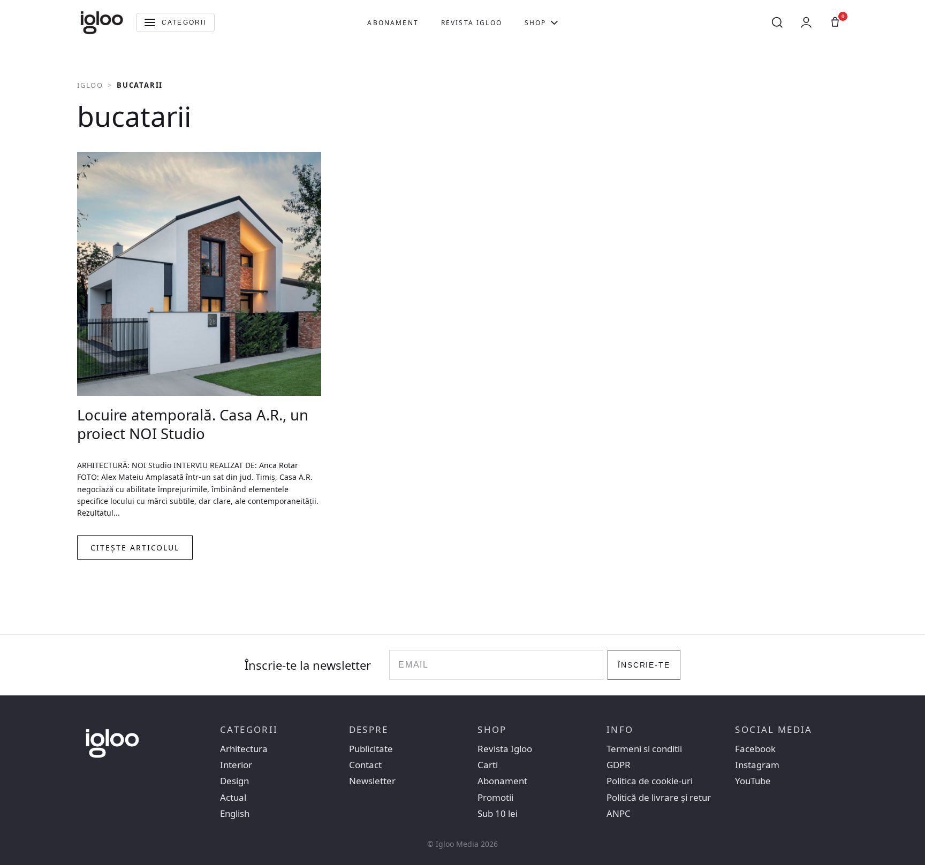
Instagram (757, 765)
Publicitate (371, 749)
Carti (487, 765)
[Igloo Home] (101, 22)
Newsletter (372, 781)
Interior (236, 765)
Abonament (392, 22)
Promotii (495, 797)
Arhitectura (244, 749)
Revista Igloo (471, 22)
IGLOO (90, 85)
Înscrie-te (644, 665)
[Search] (777, 22)
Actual (233, 797)
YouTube (753, 781)
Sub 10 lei (497, 814)
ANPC (618, 814)
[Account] (806, 22)
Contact (365, 765)
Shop (536, 22)
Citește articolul (134, 547)
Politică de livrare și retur (658, 797)
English (234, 814)
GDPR (618, 765)
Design (234, 781)
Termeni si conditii (644, 749)
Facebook (755, 749)
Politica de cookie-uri (649, 781)
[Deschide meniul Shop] (554, 22)
